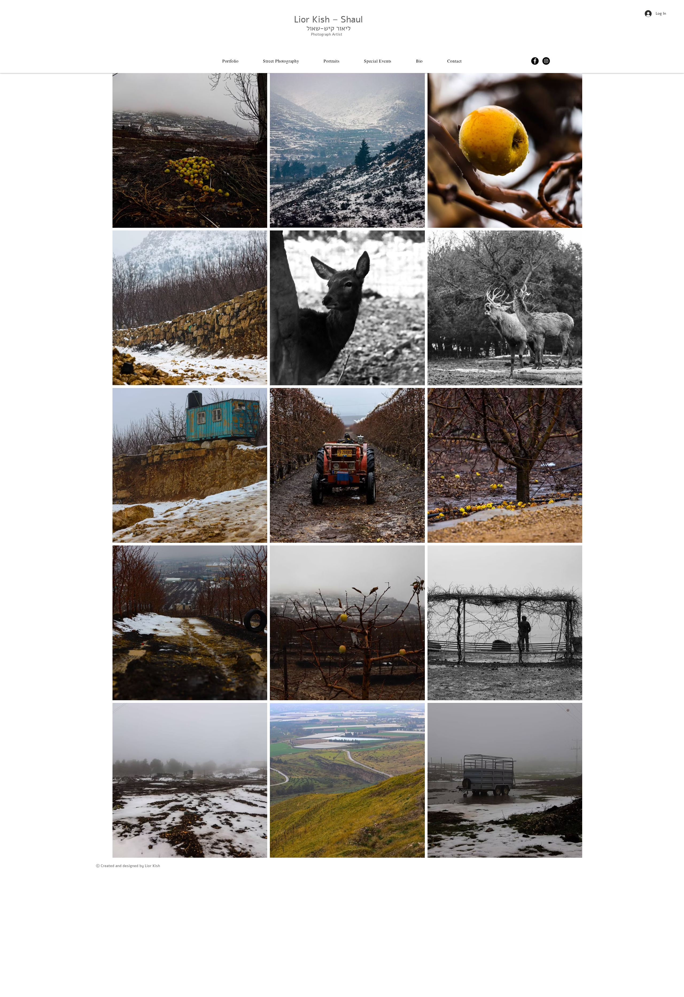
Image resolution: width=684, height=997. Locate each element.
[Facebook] (535, 61)
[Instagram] (546, 61)
